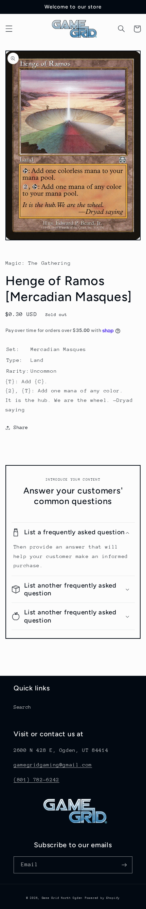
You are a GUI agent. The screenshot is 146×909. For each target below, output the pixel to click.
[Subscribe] (124, 864)
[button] (9, 29)
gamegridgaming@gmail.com (53, 764)
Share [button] (21, 427)
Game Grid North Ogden (62, 897)
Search (22, 707)
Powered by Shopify (102, 897)
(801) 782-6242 (36, 779)
